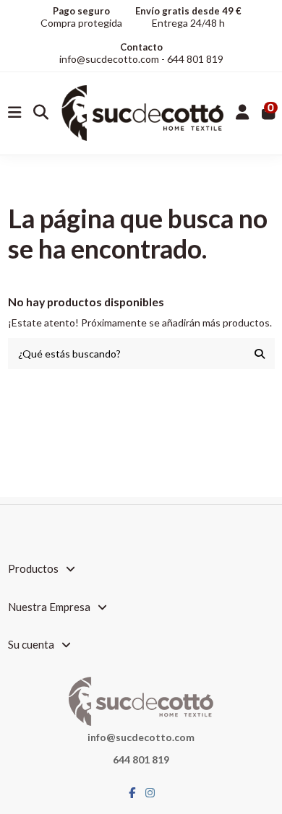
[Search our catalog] (259, 353)
